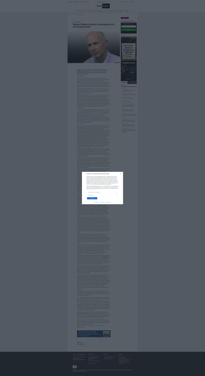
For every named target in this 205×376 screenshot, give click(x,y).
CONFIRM (92, 198)
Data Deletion (96, 202)
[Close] (121, 174)
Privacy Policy (108, 202)
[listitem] (102, 192)
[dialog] (102, 188)
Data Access (102, 202)
